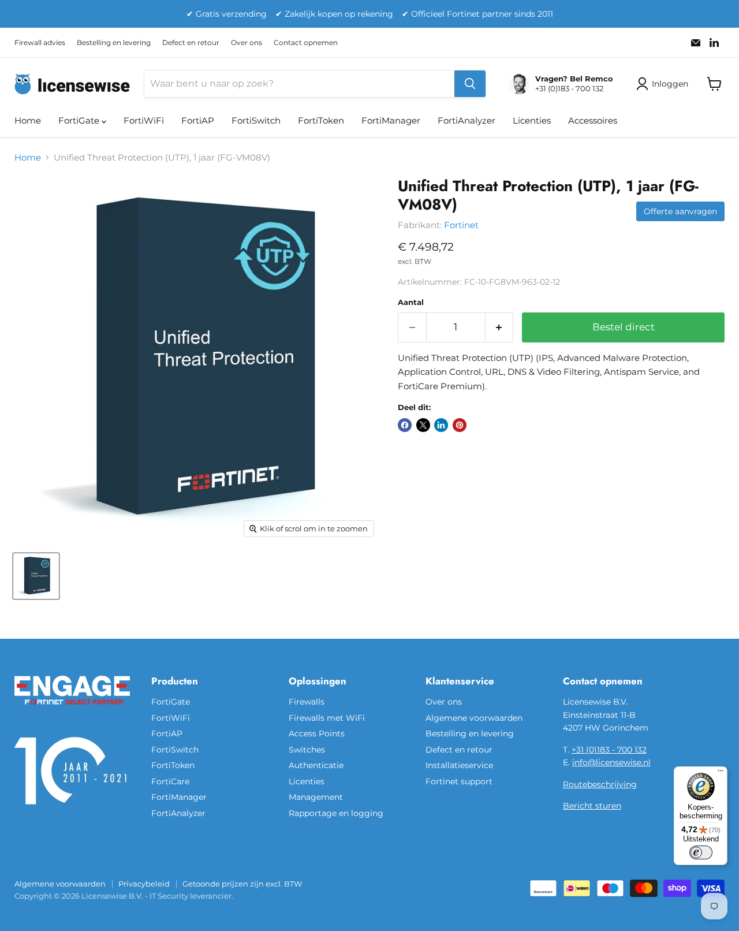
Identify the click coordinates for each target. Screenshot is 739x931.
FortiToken (321, 120)
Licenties (532, 120)
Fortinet (461, 224)
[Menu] (720, 773)
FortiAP (197, 120)
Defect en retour (190, 43)
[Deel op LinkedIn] (441, 425)
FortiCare (170, 781)
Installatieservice (459, 765)
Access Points (317, 733)
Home (27, 120)
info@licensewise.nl (611, 762)
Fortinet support (459, 781)
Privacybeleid (144, 883)
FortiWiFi (144, 120)
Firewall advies (39, 43)
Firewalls (306, 702)
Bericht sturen (592, 805)
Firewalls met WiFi (327, 718)
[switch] (700, 852)
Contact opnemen (306, 43)
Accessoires (592, 120)
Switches (307, 749)
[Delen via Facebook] (405, 425)
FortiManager (390, 120)
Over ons (246, 43)
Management (316, 797)
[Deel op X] (423, 425)
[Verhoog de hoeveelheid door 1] (500, 327)
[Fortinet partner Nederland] (72, 711)
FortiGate (80, 120)
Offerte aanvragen (680, 211)
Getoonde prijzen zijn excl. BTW (242, 883)
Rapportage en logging (336, 813)
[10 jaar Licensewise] (72, 811)
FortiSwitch (256, 120)
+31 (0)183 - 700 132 (609, 749)
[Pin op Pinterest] (459, 425)
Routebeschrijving (600, 784)
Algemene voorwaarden (474, 718)
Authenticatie (316, 765)
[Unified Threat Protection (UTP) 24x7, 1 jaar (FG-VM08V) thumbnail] (36, 576)
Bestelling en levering (114, 43)
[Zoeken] (470, 83)
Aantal (411, 302)
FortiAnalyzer (466, 120)
